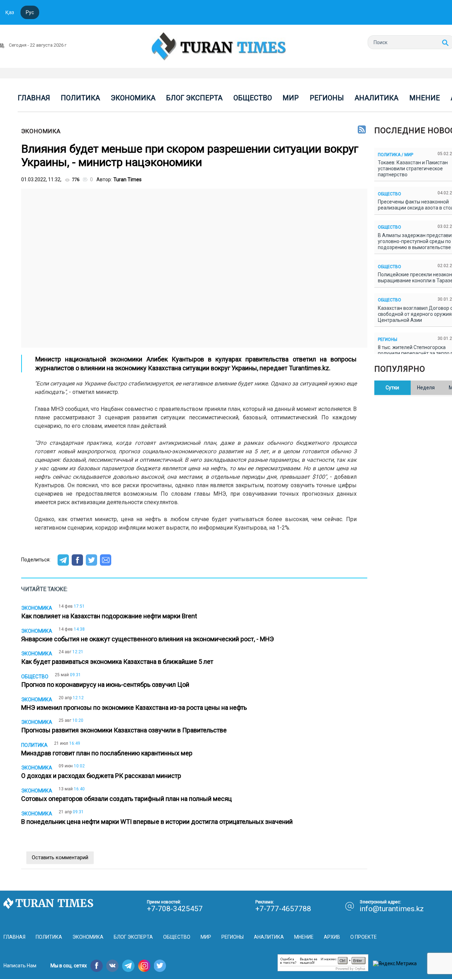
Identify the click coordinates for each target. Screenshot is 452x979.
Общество (252, 98)
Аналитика (376, 98)
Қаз (9, 12)
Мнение (424, 98)
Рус (30, 12)
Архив (332, 937)
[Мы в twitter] (160, 966)
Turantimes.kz (309, 368)
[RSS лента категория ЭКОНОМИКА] (362, 130)
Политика (80, 98)
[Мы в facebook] (96, 966)
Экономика (133, 98)
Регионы (327, 98)
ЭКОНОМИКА (41, 131)
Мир (290, 98)
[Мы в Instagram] (144, 966)
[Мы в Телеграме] (128, 966)
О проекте (363, 937)
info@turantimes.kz (391, 908)
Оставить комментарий (60, 857)
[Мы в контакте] (112, 966)
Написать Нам (20, 965)
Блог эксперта (194, 98)
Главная (34, 98)
